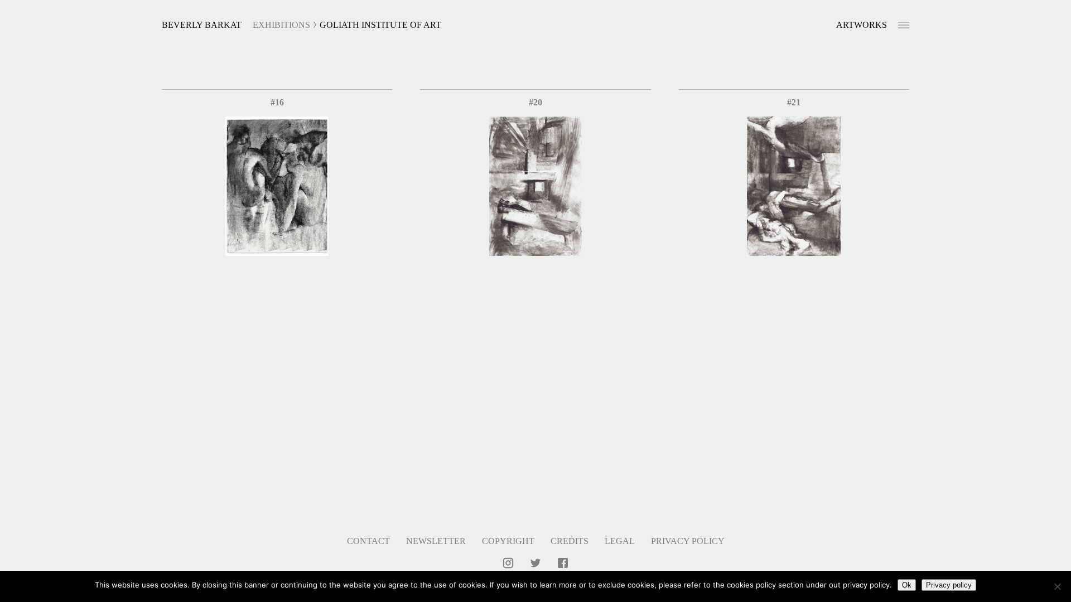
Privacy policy (949, 585)
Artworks (861, 25)
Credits (569, 541)
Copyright (508, 541)
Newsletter (436, 541)
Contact (368, 541)
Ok (906, 585)
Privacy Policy (688, 541)
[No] (1057, 586)
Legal (620, 541)
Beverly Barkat (202, 25)
